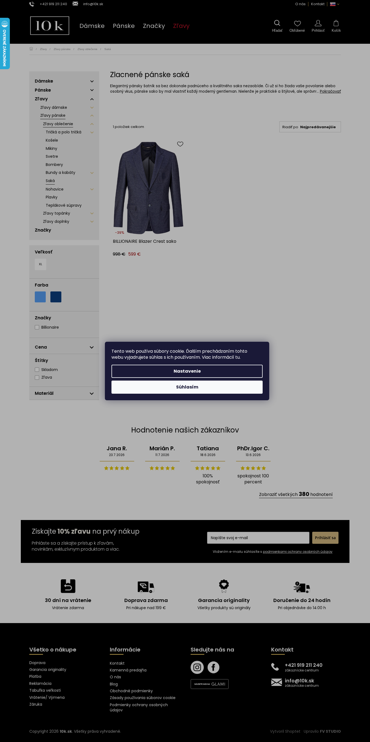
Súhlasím (187, 387)
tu (237, 357)
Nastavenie (187, 371)
